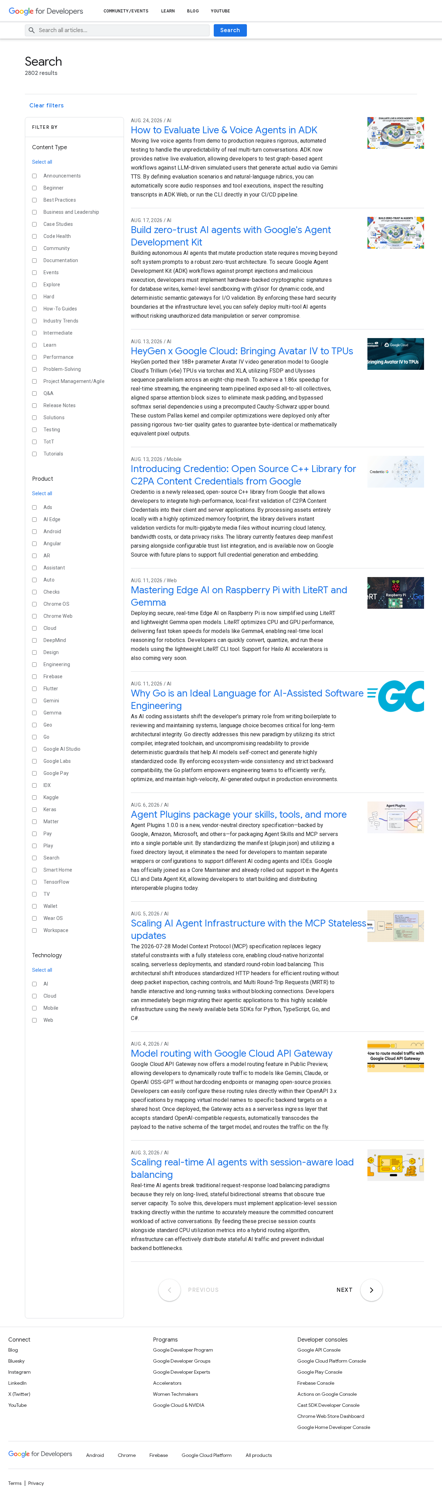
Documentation (61, 260)
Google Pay (56, 773)
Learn (168, 11)
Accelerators (167, 1383)
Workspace (56, 930)
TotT (49, 441)
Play (48, 845)
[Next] (372, 1290)
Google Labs (57, 761)
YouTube (221, 11)
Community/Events (126, 11)
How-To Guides (60, 308)
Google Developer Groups (181, 1361)
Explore (52, 284)
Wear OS (53, 918)
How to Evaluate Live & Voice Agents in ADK (224, 130)
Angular (52, 543)
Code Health (57, 236)
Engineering (57, 664)
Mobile (51, 1008)
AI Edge (52, 519)
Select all (42, 162)
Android (52, 531)
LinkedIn (17, 1383)
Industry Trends (61, 321)
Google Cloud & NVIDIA (178, 1405)
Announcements (62, 176)
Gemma (52, 713)
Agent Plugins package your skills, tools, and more (239, 814)
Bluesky (16, 1361)
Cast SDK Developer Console (328, 1405)
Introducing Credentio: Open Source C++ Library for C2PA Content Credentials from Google (243, 475)
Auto (49, 580)
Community (57, 248)
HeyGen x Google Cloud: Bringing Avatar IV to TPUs (242, 351)
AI (46, 984)
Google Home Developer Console (333, 1427)
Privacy (36, 1483)
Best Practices (60, 200)
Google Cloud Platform (207, 1455)
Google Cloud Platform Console (331, 1361)
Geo (48, 725)
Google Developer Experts (181, 1372)
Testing (52, 429)
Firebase (53, 676)
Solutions (54, 417)
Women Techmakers (175, 1394)
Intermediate (58, 333)
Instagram (19, 1372)
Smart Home (58, 870)
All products (259, 1455)
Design (51, 652)
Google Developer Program (183, 1350)
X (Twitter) (19, 1394)
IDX (47, 785)
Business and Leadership (71, 212)
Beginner (54, 188)
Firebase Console (315, 1383)
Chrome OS (56, 604)
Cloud (50, 628)
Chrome (127, 1455)
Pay (48, 833)
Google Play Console (319, 1372)
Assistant (54, 567)
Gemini (51, 700)
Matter (51, 821)
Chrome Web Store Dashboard (330, 1416)
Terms (14, 1483)
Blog (192, 11)
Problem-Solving (62, 369)
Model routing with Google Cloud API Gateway (232, 1053)
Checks (52, 592)
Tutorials (53, 454)
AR (47, 555)
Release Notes (60, 405)
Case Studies (58, 224)
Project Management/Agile (74, 381)
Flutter (51, 688)
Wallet (50, 906)
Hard (49, 296)
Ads (48, 507)
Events (51, 272)
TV (47, 894)
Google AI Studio (62, 749)
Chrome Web (58, 616)
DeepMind (55, 640)
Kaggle (51, 797)
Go (46, 737)
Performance (59, 357)
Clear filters (46, 105)
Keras (50, 809)
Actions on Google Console (327, 1394)
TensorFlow (56, 882)
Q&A (49, 393)
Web (49, 1020)
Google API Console (318, 1350)
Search (230, 30)
